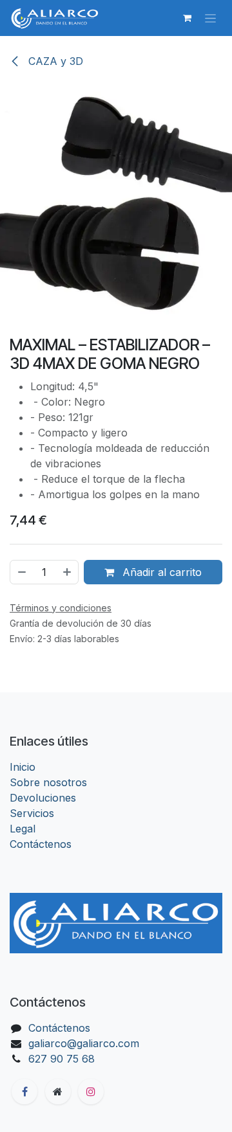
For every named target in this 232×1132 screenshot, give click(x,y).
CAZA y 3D (54, 61)
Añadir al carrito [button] (160, 572)
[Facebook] (24, 1091)
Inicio (22, 766)
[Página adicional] (58, 1091)
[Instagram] (91, 1091)
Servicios (32, 813)
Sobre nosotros (48, 782)
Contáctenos (41, 844)
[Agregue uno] (68, 572)
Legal (22, 828)
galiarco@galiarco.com (83, 1043)
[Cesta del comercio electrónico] (186, 18)
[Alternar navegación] (210, 18)
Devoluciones (43, 797)
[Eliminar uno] (21, 572)
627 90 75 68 (61, 1058)
